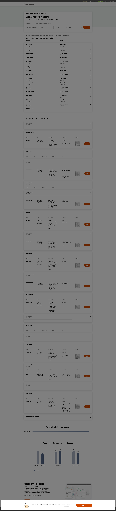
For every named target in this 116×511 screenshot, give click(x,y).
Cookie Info (66, 506)
